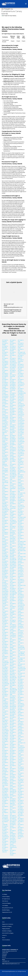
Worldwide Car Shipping (6, 926)
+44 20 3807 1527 (5, 961)
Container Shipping (6, 896)
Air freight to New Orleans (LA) (13, 812)
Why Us (3, 937)
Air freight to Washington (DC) (13, 422)
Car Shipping (4, 894)
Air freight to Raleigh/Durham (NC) (21, 472)
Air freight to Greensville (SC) (13, 376)
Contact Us (4, 935)
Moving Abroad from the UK (7, 907)
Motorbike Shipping (6, 910)
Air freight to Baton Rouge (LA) (5, 482)
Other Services (5, 901)
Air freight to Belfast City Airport (5, 499)
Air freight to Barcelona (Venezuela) (5, 457)
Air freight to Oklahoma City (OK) (13, 847)
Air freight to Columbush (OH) (5, 696)
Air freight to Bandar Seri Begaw (5, 440)
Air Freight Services (6, 898)
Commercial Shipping (6, 903)
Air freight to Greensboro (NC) (13, 372)
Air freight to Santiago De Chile (21, 576)
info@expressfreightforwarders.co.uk (12, 963)
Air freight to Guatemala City (13, 390)
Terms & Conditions (6, 939)
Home (3, 922)
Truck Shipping (5, 905)
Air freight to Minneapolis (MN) (13, 693)
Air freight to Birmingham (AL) (5, 534)
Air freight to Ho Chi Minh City (13, 461)
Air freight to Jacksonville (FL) (13, 508)
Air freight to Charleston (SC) (5, 658)
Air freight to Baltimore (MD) (5, 432)
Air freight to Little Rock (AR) (13, 608)
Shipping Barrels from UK (7, 912)
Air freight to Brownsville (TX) (5, 578)
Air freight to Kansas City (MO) (13, 528)
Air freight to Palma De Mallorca (21, 357)
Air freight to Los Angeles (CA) (13, 622)
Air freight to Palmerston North (21, 361)
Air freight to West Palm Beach (13, 432)
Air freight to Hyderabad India (13, 478)
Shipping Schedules (6, 928)
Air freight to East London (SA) (5, 785)
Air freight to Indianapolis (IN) (13, 488)
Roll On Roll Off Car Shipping (7, 933)
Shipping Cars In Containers (7, 924)
